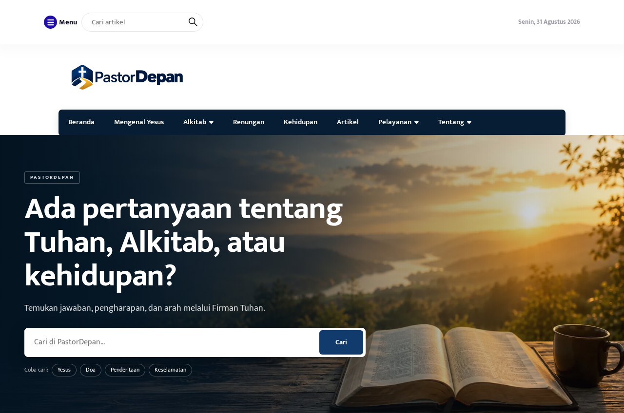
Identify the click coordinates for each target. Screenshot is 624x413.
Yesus (64, 370)
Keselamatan (170, 370)
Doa (91, 370)
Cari (341, 342)
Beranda (81, 122)
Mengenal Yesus (139, 122)
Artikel (348, 122)
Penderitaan (125, 370)
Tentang (451, 122)
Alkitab (194, 122)
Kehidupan (300, 122)
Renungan (248, 122)
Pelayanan (394, 122)
